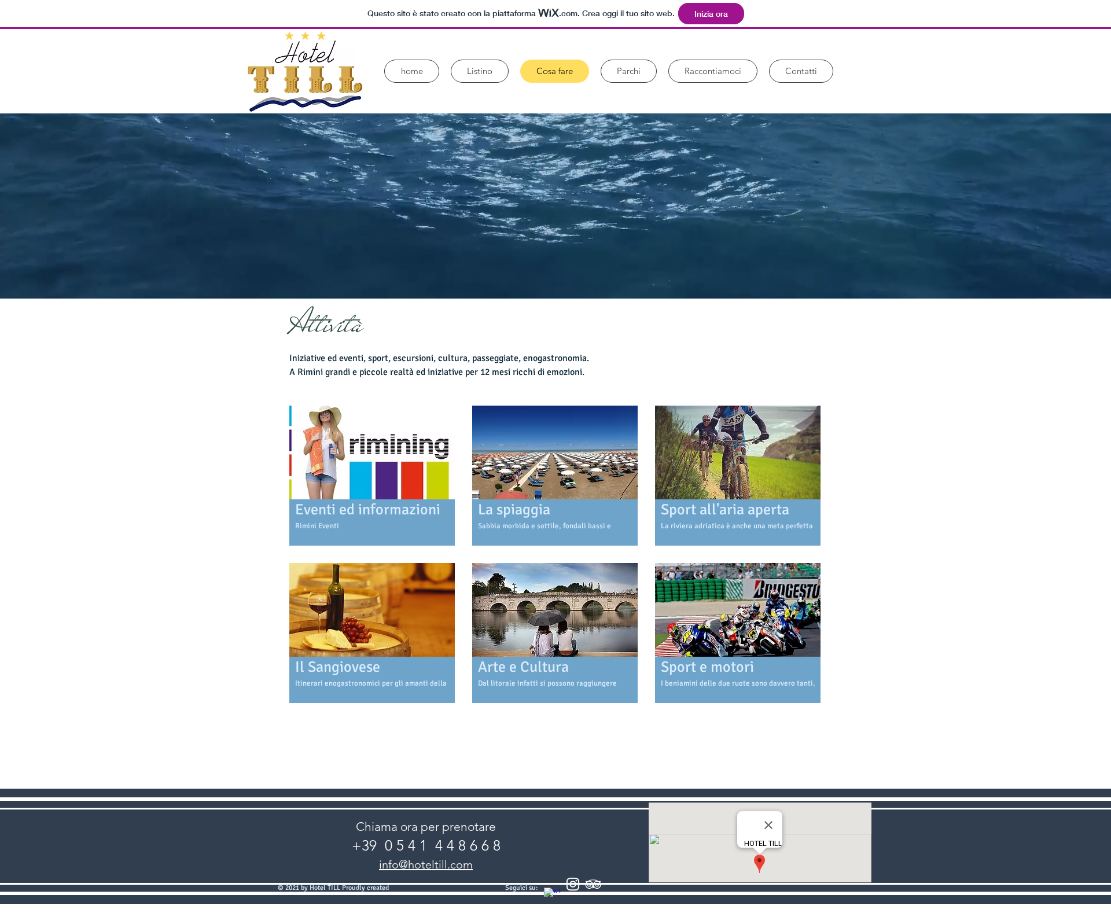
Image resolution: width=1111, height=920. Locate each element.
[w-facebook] (552, 896)
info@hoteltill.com (426, 864)
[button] (372, 476)
